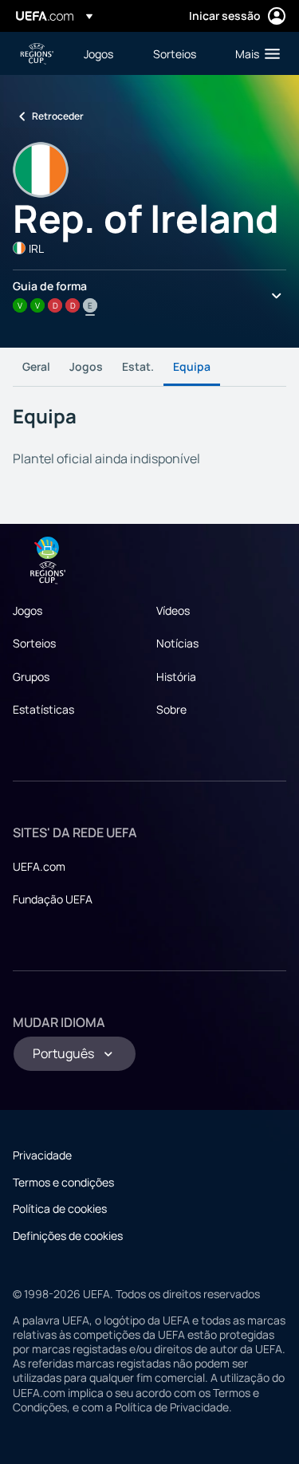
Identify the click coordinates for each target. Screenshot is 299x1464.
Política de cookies (60, 1208)
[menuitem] (104, 53)
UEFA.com (39, 866)
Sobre (171, 709)
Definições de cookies (68, 1235)
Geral (36, 366)
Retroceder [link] (58, 116)
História (176, 676)
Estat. (138, 366)
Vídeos (173, 610)
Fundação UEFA (52, 899)
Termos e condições (63, 1182)
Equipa (191, 366)
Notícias (177, 643)
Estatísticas (43, 709)
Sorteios (34, 643)
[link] (98, 53)
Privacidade (42, 1155)
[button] (254, 53)
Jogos (86, 366)
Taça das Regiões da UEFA (37, 54)
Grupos (31, 676)
